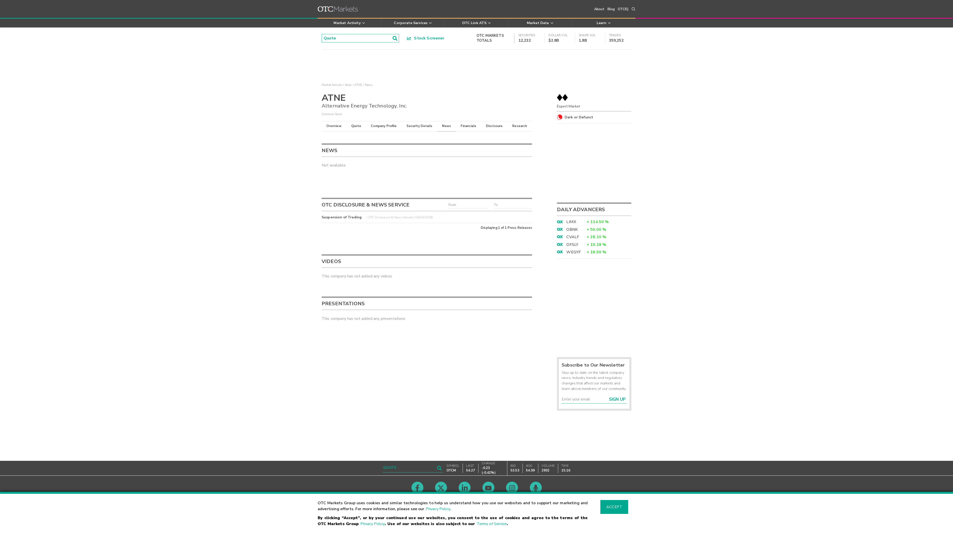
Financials (468, 126)
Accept (614, 506)
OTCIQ (623, 9)
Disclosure (494, 126)
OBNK (572, 229)
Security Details (419, 126)
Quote (356, 126)
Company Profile (384, 126)
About (599, 9)
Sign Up (617, 399)
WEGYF (573, 252)
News (446, 126)
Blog (611, 9)
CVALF (572, 237)
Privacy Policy (438, 509)
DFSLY (572, 244)
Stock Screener (427, 38)
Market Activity (332, 85)
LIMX (571, 222)
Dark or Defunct (579, 117)
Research (519, 126)
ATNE (358, 85)
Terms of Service (492, 524)
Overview (333, 126)
